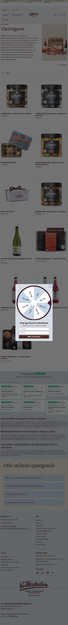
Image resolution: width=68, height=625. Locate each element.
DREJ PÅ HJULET (34, 337)
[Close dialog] (50, 286)
